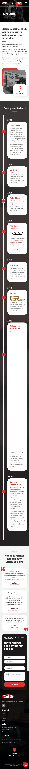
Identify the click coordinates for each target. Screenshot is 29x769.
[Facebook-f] (3, 705)
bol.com (12, 464)
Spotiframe (15, 455)
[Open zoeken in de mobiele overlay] (12, 3)
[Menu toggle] (26, 3)
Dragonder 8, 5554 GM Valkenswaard (11, 739)
